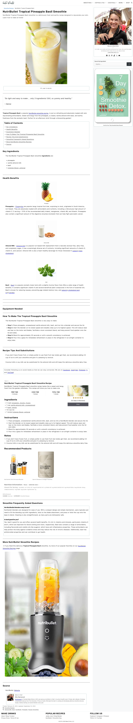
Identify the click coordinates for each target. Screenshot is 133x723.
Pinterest (82, 370)
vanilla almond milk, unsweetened (23, 405)
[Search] (129, 64)
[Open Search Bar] (131, 3)
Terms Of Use (15, 718)
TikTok (92, 718)
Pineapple (25, 709)
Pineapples (19, 206)
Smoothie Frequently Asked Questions (20, 139)
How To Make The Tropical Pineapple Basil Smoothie (25, 134)
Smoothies (88, 2)
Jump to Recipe (47, 88)
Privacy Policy (5, 718)
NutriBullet (18, 709)
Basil (12, 285)
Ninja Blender (58, 716)
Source (8, 144)
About (3, 716)
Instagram (74, 370)
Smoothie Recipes (9, 8)
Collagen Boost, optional (16, 168)
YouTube (10, 372)
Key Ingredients (12, 127)
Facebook (66, 370)
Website (17, 690)
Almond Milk (8, 709)
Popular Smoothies (33, 709)
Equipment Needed (13, 132)
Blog (7, 716)
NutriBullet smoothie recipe (38, 113)
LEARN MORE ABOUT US (113, 52)
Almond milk (20, 246)
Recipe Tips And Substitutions (17, 137)
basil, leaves (12, 407)
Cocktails (111, 2)
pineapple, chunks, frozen (21, 403)
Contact (12, 716)
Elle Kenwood (18, 699)
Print (78, 404)
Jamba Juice (49, 716)
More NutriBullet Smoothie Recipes (19, 142)
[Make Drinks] (9, 3)
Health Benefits (11, 129)
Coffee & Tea (100, 2)
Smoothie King (57, 718)
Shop (128, 2)
